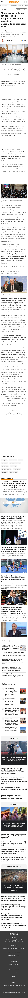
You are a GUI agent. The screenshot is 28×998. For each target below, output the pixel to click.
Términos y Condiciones (8, 985)
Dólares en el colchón (15, 463)
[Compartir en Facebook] (8, 69)
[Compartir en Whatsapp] (4, 69)
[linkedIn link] (22, 940)
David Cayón (10, 40)
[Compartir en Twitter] (11, 69)
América (5, 948)
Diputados (4, 472)
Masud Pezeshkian (10, 5)
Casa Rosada (13, 460)
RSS (18, 955)
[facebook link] (6, 940)
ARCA (20, 460)
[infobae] (14, 2)
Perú (12, 952)
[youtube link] (15, 940)
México (8, 952)
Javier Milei (13, 466)
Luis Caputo (5, 466)
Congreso (4, 460)
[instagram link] (12, 940)
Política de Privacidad (20, 985)
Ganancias (4, 463)
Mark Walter (18, 5)
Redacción (11, 964)
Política (3, 9)
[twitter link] (9, 940)
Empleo (17, 964)
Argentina (5, 973)
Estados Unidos (21, 948)
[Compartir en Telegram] (18, 69)
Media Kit (14, 976)
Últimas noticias (13, 472)
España (15, 948)
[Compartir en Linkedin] (15, 69)
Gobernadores (17, 469)
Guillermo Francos (6, 469)
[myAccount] (25, 2)
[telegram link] (19, 940)
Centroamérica (18, 952)
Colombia (10, 948)
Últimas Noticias (12, 955)
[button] (2, 2)
